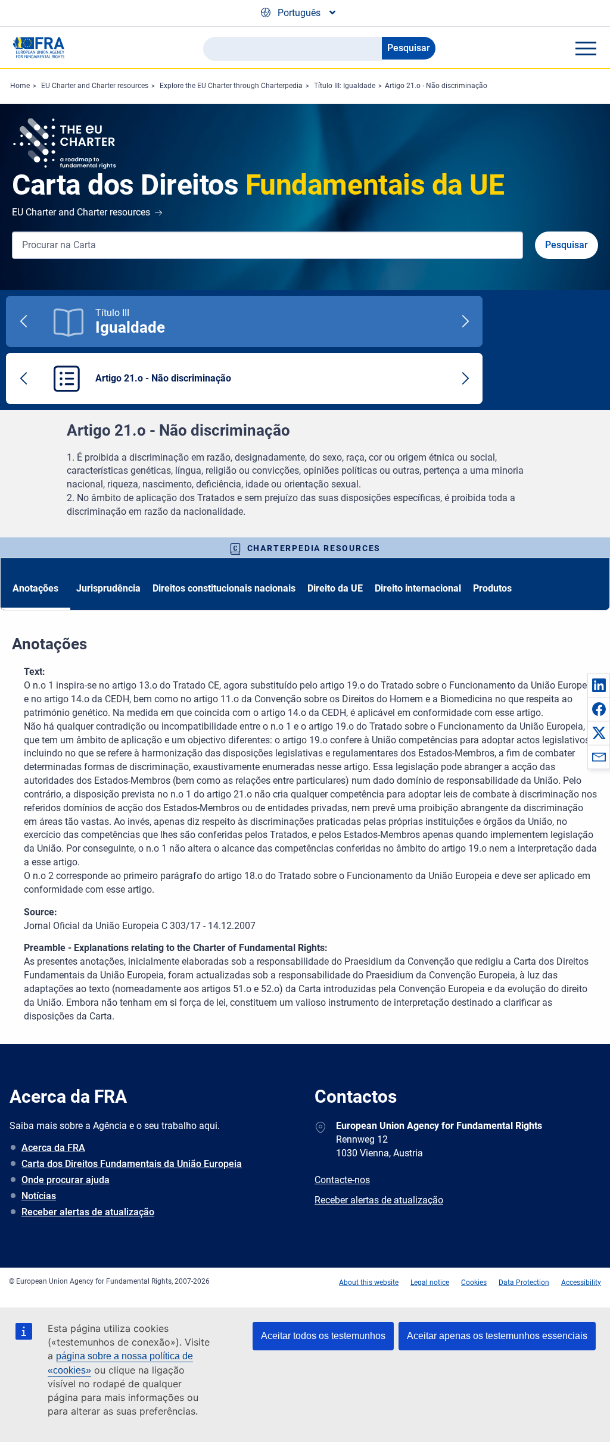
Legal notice (429, 1282)
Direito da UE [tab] (335, 588)
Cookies (474, 1282)
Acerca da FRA (53, 1147)
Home (20, 86)
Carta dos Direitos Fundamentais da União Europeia (131, 1163)
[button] (598, 685)
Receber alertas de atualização (87, 1212)
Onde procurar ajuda (65, 1179)
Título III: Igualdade (344, 86)
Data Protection (524, 1282)
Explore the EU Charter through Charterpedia (231, 86)
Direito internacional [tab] (418, 588)
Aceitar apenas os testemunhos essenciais (497, 1336)
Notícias (38, 1196)
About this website (369, 1282)
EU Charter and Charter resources (94, 86)
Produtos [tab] (492, 588)
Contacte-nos (342, 1179)
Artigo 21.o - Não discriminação (436, 86)
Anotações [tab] (35, 588)
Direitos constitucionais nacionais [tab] (223, 588)
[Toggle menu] (585, 48)
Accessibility (581, 1282)
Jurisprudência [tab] (108, 588)
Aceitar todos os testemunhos (323, 1336)
